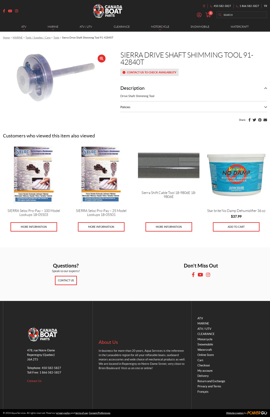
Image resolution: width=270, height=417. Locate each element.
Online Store (205, 354)
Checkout (203, 365)
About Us (108, 342)
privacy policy (63, 413)
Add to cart (236, 226)
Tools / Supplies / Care (38, 37)
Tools (56, 37)
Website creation (235, 413)
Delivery (203, 375)
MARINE (18, 37)
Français (203, 391)
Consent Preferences (99, 413)
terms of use (81, 413)
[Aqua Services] (107, 11)
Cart (200, 360)
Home (6, 37)
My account (205, 370)
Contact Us (66, 280)
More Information (34, 226)
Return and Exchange (211, 381)
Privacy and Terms (209, 386)
